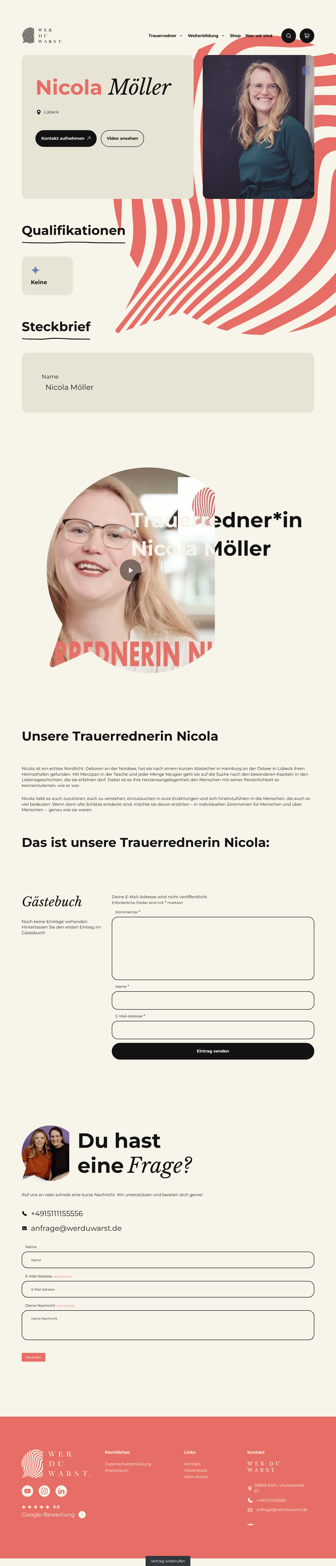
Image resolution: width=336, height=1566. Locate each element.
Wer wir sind (258, 35)
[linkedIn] (61, 1491)
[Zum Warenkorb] (307, 35)
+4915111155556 (271, 1500)
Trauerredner (162, 35)
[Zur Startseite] (42, 35)
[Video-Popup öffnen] (131, 570)
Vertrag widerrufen (168, 1561)
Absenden (33, 1357)
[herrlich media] (250, 1524)
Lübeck (51, 112)
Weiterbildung (203, 35)
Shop (235, 35)
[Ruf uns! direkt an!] (316, 799)
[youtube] (27, 1491)
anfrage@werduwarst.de (281, 1509)
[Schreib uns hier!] (316, 783)
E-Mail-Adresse (130, 1016)
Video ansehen (122, 138)
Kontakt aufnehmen (62, 138)
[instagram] (44, 1491)
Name (122, 986)
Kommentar (127, 912)
